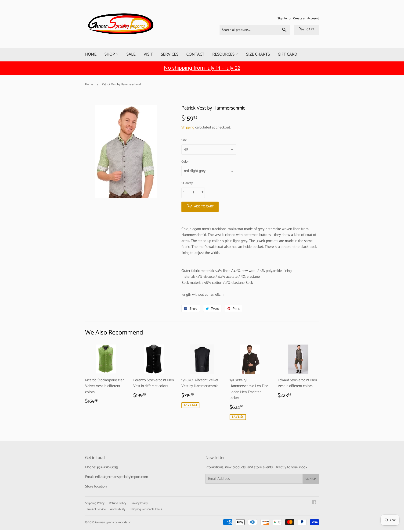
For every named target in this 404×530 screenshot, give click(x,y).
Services (169, 54)
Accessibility (117, 509)
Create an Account (306, 18)
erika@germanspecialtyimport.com (121, 477)
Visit (148, 54)
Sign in (282, 18)
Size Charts (258, 54)
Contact (195, 54)
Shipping (187, 127)
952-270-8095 (107, 467)
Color (185, 161)
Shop (110, 54)
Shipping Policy (95, 503)
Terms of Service (95, 509)
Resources (223, 54)
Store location (96, 486)
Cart (310, 29)
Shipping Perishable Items (146, 509)
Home (91, 54)
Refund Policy (117, 503)
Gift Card (287, 54)
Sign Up (311, 479)
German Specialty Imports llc (113, 522)
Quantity (187, 183)
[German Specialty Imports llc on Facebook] (314, 503)
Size (184, 140)
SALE (131, 54)
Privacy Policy (139, 503)
